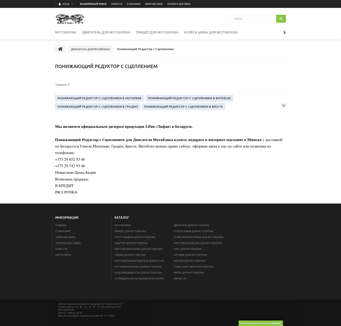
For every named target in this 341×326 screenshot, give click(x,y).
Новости (61, 249)
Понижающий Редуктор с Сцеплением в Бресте (183, 106)
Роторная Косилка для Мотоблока (138, 266)
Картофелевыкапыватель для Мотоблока (142, 261)
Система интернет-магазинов (261, 323)
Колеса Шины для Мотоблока (193, 231)
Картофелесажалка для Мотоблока (198, 243)
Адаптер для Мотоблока (131, 243)
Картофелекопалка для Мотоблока (139, 249)
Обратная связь (65, 237)
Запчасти (180, 278)
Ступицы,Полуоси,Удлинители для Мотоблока (142, 278)
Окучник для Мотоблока (190, 255)
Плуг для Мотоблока (188, 249)
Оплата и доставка (68, 243)
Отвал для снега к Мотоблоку (194, 266)
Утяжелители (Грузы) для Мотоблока (198, 237)
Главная (60, 225)
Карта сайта (63, 255)
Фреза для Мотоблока (189, 272)
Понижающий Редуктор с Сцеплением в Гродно (97, 106)
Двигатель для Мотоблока (191, 225)
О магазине (62, 231)
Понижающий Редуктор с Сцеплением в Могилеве (99, 98)
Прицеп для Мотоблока (130, 231)
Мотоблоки (123, 225)
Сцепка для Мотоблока (130, 255)
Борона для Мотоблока (190, 261)
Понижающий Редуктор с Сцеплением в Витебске (189, 98)
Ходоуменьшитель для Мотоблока (138, 272)
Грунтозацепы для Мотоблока (135, 237)
